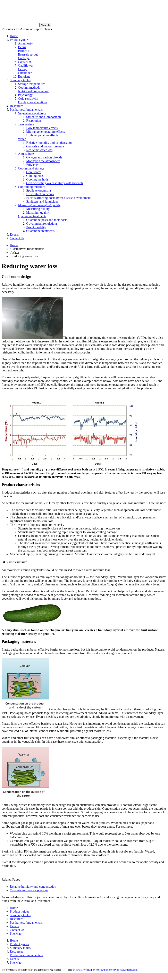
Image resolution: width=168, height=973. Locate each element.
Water (22, 139)
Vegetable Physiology (32, 113)
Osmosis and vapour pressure (45, 146)
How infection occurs (40, 194)
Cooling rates (34, 175)
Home (14, 36)
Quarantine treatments (32, 216)
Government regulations (41, 223)
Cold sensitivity (28, 98)
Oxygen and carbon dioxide (44, 157)
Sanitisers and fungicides (42, 201)
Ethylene (32, 164)
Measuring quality (38, 209)
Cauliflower (25, 65)
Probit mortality (36, 227)
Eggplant (24, 76)
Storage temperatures (31, 84)
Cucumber (25, 73)
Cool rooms (33, 172)
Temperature (26, 124)
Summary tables (20, 80)
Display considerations (32, 102)
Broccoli (23, 50)
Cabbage (24, 58)
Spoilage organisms (38, 190)
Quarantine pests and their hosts (46, 220)
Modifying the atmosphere (43, 161)
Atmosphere (26, 153)
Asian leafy (25, 43)
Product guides (19, 39)
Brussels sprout (28, 54)
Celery (22, 69)
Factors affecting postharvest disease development (58, 198)
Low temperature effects (42, 128)
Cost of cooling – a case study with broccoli (54, 183)
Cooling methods (29, 87)
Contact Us (17, 238)
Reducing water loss (39, 150)
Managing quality (37, 212)
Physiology (25, 95)
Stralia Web (81, 969)
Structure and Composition (43, 117)
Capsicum (24, 62)
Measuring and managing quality (39, 205)
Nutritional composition (33, 91)
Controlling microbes (31, 186)
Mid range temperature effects (45, 131)
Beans (22, 47)
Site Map (16, 933)
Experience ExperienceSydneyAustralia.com (112, 969)
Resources (16, 106)
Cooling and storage (31, 168)
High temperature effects (42, 135)
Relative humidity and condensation (49, 142)
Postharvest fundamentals (26, 109)
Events (14, 234)
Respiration (33, 120)
